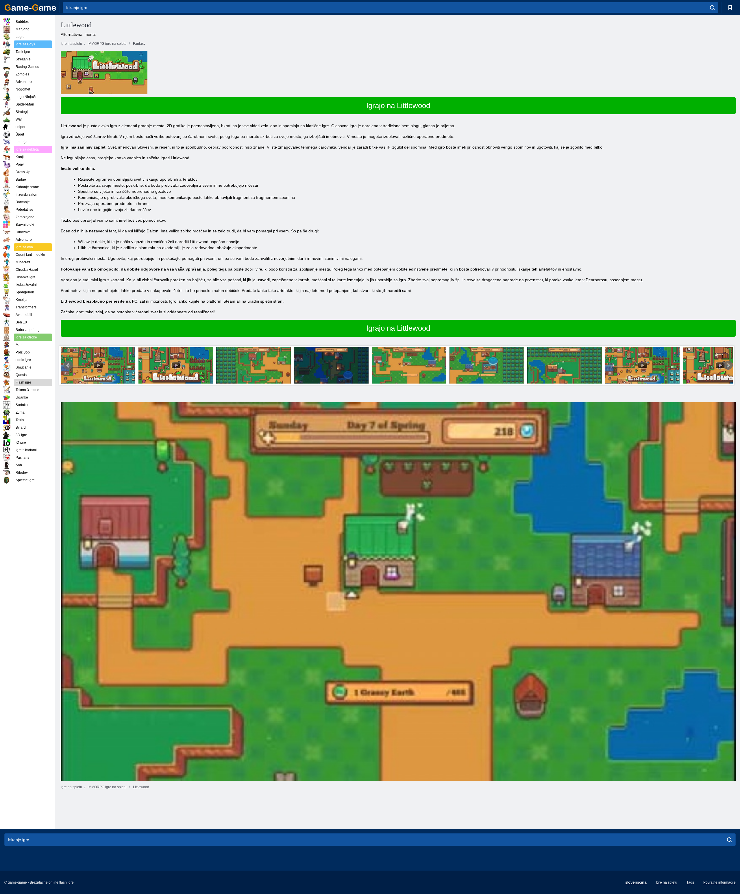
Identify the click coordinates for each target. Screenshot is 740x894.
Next (728, 365)
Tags (690, 882)
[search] (712, 7)
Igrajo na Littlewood (398, 105)
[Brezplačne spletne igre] (30, 7)
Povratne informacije (719, 882)
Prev (68, 365)
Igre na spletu (666, 882)
